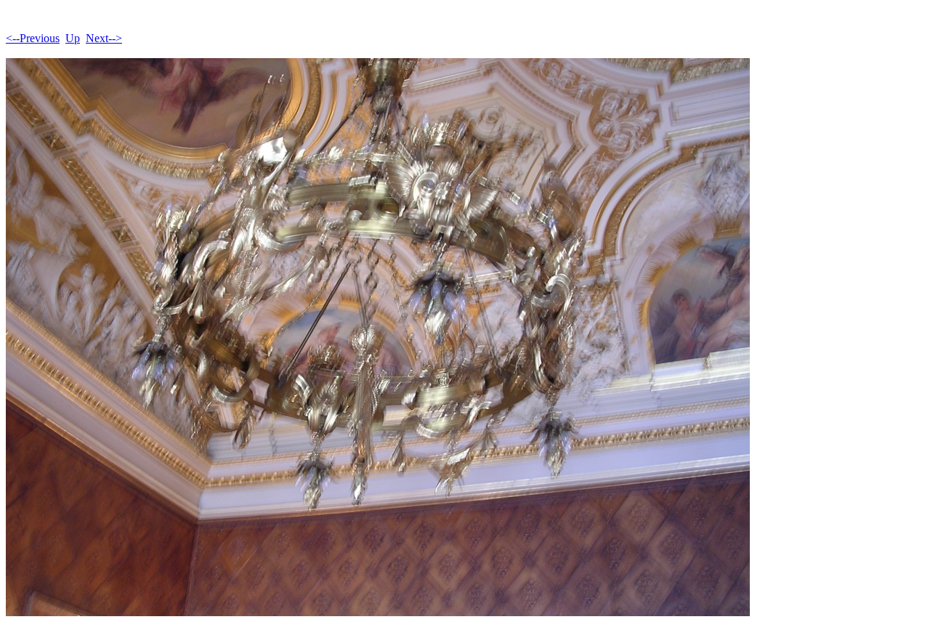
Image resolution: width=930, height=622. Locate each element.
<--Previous (33, 38)
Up (72, 38)
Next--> (104, 38)
